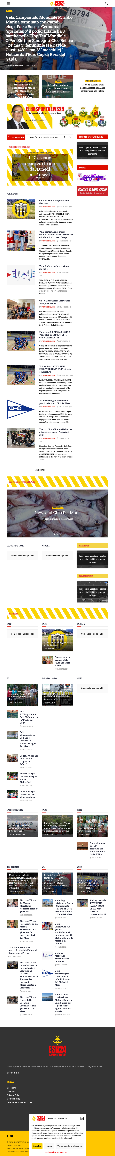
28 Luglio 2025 (51, 834)
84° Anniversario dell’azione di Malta (57, 512)
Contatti (11, 1091)
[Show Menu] (8, 3)
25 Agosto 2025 (27, 785)
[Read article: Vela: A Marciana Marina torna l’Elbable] (21, 275)
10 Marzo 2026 (63, 375)
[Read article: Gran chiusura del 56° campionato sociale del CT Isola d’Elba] (82, 846)
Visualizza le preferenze (69, 1146)
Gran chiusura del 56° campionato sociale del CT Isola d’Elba (97, 849)
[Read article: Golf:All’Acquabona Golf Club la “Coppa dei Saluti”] (21, 309)
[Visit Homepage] (57, 3)
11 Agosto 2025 (62, 669)
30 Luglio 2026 (26, 750)
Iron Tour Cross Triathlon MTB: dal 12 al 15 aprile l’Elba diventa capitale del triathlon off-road (56, 695)
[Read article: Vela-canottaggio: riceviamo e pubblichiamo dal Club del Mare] (21, 409)
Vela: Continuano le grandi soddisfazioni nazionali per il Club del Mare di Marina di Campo (56, 234)
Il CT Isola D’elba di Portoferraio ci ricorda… (90, 829)
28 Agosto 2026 (16, 891)
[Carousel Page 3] (111, 38)
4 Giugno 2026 (63, 241)
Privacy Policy (62, 1152)
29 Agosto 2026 (16, 703)
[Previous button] (11, 93)
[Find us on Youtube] (11, 1136)
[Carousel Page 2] (111, 35)
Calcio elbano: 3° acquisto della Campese (56, 643)
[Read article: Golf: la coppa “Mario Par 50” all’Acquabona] (12, 794)
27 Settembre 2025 (18, 834)
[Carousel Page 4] (111, 41)
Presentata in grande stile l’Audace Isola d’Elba (62, 661)
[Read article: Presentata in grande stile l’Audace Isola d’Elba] (47, 660)
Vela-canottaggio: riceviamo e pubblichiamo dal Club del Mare (54, 402)
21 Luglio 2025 (96, 858)
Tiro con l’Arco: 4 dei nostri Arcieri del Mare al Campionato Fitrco (58, 87)
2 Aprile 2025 (50, 703)
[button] (82, 1118)
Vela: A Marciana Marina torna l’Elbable (62, 957)
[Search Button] (106, 3)
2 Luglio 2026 (63, 207)
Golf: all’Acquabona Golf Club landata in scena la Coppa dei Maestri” (28, 739)
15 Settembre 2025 (63, 1015)
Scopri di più (13, 1073)
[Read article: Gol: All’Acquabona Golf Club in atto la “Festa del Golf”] (12, 714)
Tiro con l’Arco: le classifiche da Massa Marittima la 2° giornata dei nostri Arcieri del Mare (29, 929)
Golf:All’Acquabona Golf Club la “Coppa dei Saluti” (54, 302)
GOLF (23, 82)
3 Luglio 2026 (26, 991)
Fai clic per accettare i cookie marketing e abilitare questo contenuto (92, 150)
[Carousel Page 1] (37, 177)
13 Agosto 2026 (24, 97)
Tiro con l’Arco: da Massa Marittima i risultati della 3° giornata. (29, 906)
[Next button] (103, 93)
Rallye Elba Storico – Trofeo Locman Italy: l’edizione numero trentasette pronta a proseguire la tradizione (57, 827)
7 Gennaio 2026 (63, 438)
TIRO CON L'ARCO (14, 22)
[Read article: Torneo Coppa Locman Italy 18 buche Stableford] (12, 776)
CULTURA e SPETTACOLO (57, 505)
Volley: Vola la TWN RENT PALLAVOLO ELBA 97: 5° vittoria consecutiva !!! (55, 369)
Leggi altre (40, 470)
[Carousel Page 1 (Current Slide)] (111, 32)
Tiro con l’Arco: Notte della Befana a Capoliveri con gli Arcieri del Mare (55, 432)
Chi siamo (11, 1088)
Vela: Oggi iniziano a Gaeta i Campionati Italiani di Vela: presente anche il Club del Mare (64, 907)
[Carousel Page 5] (111, 44)
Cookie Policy (50, 1152)
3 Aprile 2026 (63, 341)
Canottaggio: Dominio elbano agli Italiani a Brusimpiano (19, 828)
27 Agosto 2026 (27, 915)
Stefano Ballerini (15, 54)
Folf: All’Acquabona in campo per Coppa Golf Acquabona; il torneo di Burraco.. (20, 695)
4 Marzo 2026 (63, 407)
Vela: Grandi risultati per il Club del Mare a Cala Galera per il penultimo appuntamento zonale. (63, 1003)
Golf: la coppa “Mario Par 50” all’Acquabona (27, 794)
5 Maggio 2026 (63, 307)
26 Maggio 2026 (63, 272)
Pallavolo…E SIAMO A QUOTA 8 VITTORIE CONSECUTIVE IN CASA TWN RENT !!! (54, 335)
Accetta (37, 1146)
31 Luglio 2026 (59, 96)
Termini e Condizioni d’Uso (20, 1102)
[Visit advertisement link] (57, 116)
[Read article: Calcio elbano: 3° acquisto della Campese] (21, 209)
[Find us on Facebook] (7, 1136)
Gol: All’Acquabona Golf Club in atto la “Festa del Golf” (23, 88)
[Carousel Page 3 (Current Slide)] (43, 177)
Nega (49, 1146)
